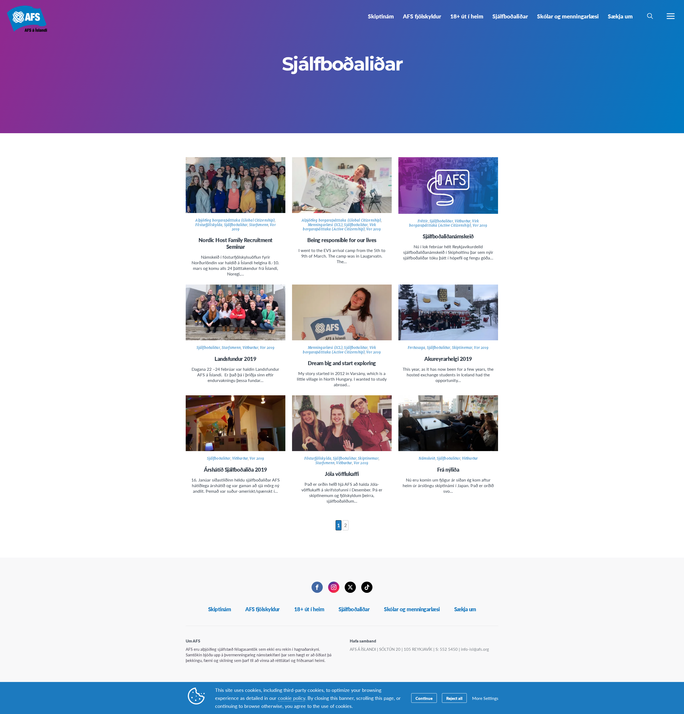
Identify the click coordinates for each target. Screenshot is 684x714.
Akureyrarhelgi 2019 (448, 358)
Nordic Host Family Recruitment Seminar (236, 243)
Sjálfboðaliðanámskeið (448, 236)
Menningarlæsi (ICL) (325, 225)
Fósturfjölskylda (208, 225)
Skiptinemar (462, 347)
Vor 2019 (373, 229)
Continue (424, 698)
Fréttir (423, 221)
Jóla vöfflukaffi (342, 474)
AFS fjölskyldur (262, 609)
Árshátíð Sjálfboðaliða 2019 (235, 469)
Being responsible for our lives (341, 240)
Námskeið (427, 458)
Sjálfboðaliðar (236, 225)
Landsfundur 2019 (235, 358)
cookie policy (291, 698)
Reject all (454, 698)
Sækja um (465, 609)
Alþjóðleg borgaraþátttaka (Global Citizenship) (235, 220)
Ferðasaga (416, 347)
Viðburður (463, 221)
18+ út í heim (309, 609)
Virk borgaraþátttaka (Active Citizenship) (339, 227)
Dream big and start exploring (342, 363)
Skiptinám (219, 609)
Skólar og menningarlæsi (412, 609)
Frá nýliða (448, 469)
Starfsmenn (258, 225)
